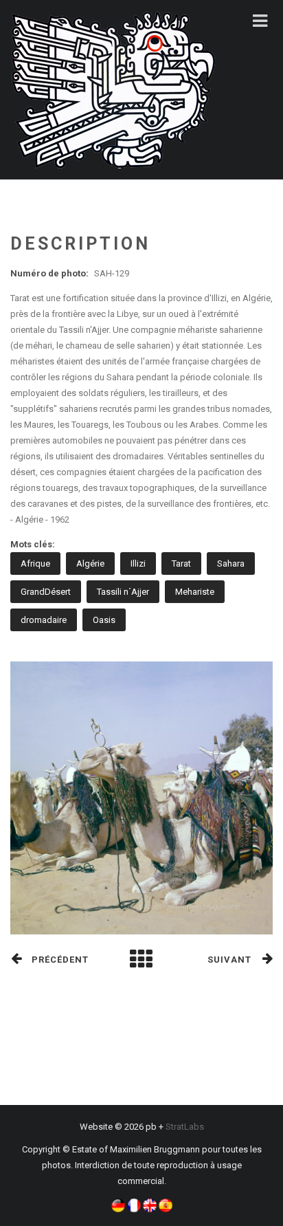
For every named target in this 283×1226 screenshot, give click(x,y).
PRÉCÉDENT (60, 959)
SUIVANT (229, 959)
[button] (118, 1204)
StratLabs (185, 1126)
